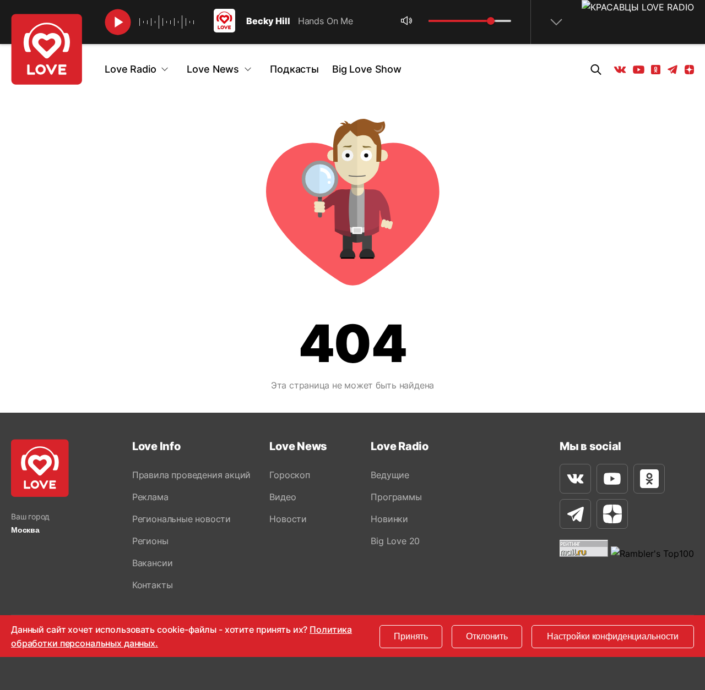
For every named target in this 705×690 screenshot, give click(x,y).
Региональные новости (181, 518)
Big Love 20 (395, 540)
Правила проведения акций (191, 474)
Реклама (150, 496)
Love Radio (130, 69)
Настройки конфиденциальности (613, 636)
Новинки (389, 518)
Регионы (150, 540)
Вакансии (152, 562)
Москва (25, 529)
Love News (213, 69)
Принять (411, 636)
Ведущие (390, 474)
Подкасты (294, 69)
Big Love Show (367, 69)
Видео (282, 496)
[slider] (491, 21)
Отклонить (487, 636)
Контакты (152, 584)
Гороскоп (289, 474)
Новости (288, 518)
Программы (396, 496)
